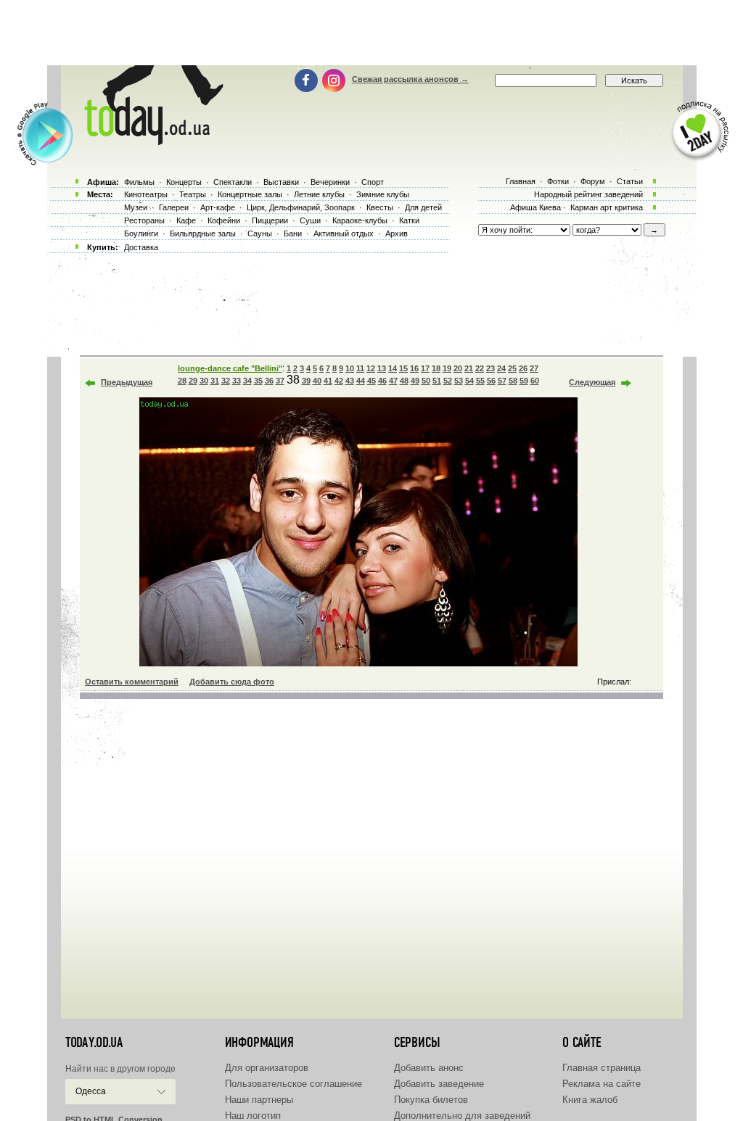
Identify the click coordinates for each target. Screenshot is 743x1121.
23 (490, 368)
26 (523, 368)
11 (360, 368)
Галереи (174, 207)
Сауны (259, 233)
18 (436, 368)
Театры (192, 194)
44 (360, 380)
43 (349, 380)
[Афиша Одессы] (151, 141)
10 (349, 368)
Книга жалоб (589, 1099)
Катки (409, 220)
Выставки (281, 182)
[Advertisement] (371, 32)
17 (425, 368)
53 (458, 380)
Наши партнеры (259, 1099)
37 (280, 380)
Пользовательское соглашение (293, 1083)
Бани (293, 233)
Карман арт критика (606, 207)
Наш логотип (253, 1115)
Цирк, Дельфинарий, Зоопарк (301, 207)
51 (436, 380)
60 (534, 380)
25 (512, 368)
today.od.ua (94, 1043)
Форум (592, 181)
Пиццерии (270, 220)
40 (317, 380)
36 (269, 380)
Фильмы (139, 182)
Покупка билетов (431, 1099)
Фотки (558, 181)
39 (306, 380)
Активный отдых (343, 233)
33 (236, 380)
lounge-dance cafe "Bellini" (230, 368)
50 (426, 380)
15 (403, 368)
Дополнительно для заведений (462, 1115)
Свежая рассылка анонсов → (410, 79)
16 (414, 368)
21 (468, 368)
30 (204, 380)
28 (182, 380)
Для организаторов (266, 1067)
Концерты (184, 182)
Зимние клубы (382, 194)
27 (534, 368)
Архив (396, 233)
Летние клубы (319, 194)
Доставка (141, 247)
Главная (520, 181)
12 (370, 368)
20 (457, 368)
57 (502, 380)
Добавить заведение (439, 1083)
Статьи (630, 181)
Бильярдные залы (203, 233)
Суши (310, 220)
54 (469, 380)
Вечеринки (330, 182)
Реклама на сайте (601, 1083)
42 (338, 380)
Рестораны (144, 220)
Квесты (379, 207)
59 (524, 380)
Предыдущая (126, 382)
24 (501, 368)
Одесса (90, 1091)
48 (404, 380)
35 (258, 380)
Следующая (592, 382)
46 (382, 380)
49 (415, 380)
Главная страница (601, 1067)
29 (193, 380)
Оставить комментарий (131, 681)
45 (371, 380)
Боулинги (141, 233)
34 (247, 380)
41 (328, 380)
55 (480, 380)
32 (225, 380)
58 (513, 380)
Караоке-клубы (359, 220)
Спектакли (232, 182)
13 (381, 368)
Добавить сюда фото (231, 681)
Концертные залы (250, 194)
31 (214, 380)
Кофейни (224, 220)
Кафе (186, 220)
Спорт (372, 182)
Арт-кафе (217, 207)
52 (447, 380)
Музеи (135, 207)
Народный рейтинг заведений (588, 194)
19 (447, 368)
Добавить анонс (429, 1067)
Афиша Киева (535, 207)
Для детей (423, 207)
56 (491, 380)
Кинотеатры (146, 194)
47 (393, 380)
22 (479, 368)
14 (392, 368)
